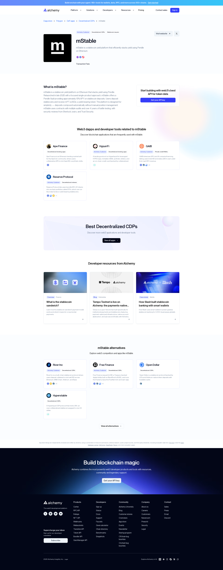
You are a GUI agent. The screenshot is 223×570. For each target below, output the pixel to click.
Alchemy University (126, 507)
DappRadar (109, 445)
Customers (145, 514)
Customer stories (125, 514)
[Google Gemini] (164, 559)
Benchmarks (101, 533)
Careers (144, 510)
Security (144, 525)
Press (166, 510)
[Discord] (61, 514)
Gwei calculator (102, 525)
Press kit (144, 522)
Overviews (123, 518)
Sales (166, 507)
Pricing (141, 10)
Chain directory (102, 529)
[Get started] (111, 3)
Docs (98, 514)
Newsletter (123, 529)
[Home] (51, 10)
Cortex (76, 507)
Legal (143, 529)
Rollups (76, 514)
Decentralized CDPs (87, 21)
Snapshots (100, 536)
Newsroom (145, 518)
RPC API (76, 510)
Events (121, 525)
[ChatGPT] (160, 559)
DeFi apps (71, 21)
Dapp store (48, 21)
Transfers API (78, 529)
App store (122, 522)
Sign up (99, 507)
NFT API (76, 518)
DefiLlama (102, 445)
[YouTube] (55, 514)
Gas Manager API (80, 540)
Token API (77, 533)
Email (166, 514)
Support (99, 518)
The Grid (171, 443)
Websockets (78, 525)
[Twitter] (45, 514)
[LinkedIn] (50, 514)
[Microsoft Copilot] (170, 559)
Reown (115, 445)
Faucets (99, 522)
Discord (167, 518)
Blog (120, 510)
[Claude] (174, 559)
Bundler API (77, 536)
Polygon (59, 21)
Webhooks (77, 522)
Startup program (125, 533)
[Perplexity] (167, 559)
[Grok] (177, 559)
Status (98, 510)
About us (144, 507)
